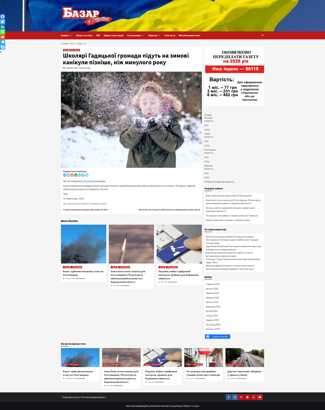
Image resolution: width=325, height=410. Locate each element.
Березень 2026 (213, 306)
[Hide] (1, 52)
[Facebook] (64, 175)
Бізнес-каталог (84, 35)
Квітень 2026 (212, 302)
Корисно (152, 35)
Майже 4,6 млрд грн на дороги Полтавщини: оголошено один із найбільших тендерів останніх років (232, 239)
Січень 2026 (212, 315)
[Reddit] (72, 175)
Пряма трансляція (113, 35)
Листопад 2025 (213, 324)
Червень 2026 (212, 293)
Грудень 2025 (212, 320)
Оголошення (134, 35)
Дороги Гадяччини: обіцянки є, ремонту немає (228, 220)
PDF (98, 35)
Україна (103, 203)
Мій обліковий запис (189, 35)
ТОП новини (74, 50)
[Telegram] (83, 175)
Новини (65, 35)
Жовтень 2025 (213, 329)
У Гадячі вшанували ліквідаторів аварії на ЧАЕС (85, 209)
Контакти (170, 35)
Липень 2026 (212, 288)
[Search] (262, 35)
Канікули (84, 203)
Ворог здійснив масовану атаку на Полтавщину (229, 195)
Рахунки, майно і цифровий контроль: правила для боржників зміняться (178, 275)
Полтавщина (94, 203)
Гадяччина (72, 203)
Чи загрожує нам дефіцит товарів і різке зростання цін (232, 215)
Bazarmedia (85, 67)
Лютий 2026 (212, 311)
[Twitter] (68, 175)
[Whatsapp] (79, 175)
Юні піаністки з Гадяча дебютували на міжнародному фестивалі (169, 209)
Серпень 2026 (213, 284)
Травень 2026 (212, 297)
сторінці (90, 181)
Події (66, 50)
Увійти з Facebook (220, 336)
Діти (78, 203)
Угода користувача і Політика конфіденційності (84, 397)
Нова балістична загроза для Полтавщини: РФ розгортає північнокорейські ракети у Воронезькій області (233, 202)
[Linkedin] (75, 175)
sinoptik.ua (229, 181)
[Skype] (86, 175)
